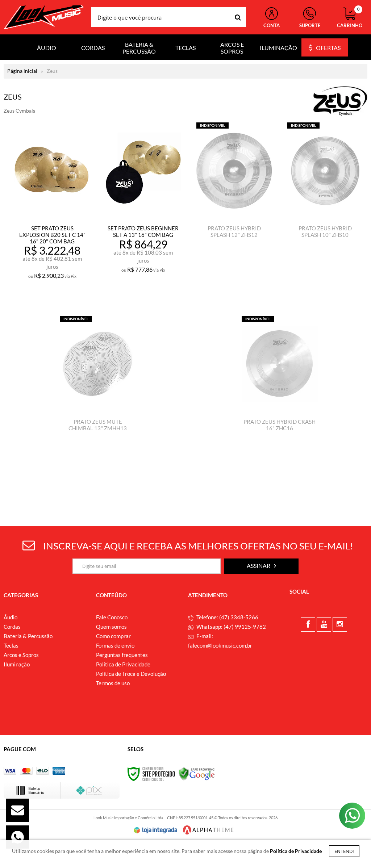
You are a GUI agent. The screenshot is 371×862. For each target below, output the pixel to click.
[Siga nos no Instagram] (340, 624)
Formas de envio (115, 645)
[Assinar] (261, 566)
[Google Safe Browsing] (197, 773)
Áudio (10, 617)
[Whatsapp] (17, 837)
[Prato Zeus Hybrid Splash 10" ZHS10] (325, 211)
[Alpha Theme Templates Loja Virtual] (208, 829)
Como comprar (113, 636)
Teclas (11, 645)
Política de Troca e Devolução (131, 673)
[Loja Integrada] (156, 830)
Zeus (52, 71)
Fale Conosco (112, 617)
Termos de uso (113, 683)
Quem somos (111, 626)
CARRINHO (349, 17)
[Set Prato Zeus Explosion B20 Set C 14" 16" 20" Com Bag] (52, 211)
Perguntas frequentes (122, 655)
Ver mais (68, 293)
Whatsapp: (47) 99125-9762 (230, 626)
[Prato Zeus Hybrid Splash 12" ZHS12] (234, 211)
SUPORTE (309, 25)
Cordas (12, 626)
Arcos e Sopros (21, 655)
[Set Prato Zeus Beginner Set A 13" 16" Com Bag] (143, 211)
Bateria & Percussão (28, 636)
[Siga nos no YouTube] (324, 624)
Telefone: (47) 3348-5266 (226, 617)
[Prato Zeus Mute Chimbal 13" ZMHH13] (97, 404)
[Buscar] (238, 17)
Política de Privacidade (123, 664)
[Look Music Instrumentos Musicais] (44, 17)
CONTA (271, 25)
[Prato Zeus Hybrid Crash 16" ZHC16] (279, 404)
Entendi (344, 851)
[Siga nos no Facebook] (308, 624)
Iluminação (17, 664)
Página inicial (22, 71)
